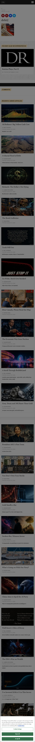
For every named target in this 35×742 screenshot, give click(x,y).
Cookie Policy (21, 725)
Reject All (17, 734)
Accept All (17, 738)
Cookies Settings (17, 729)
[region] (17, 729)
